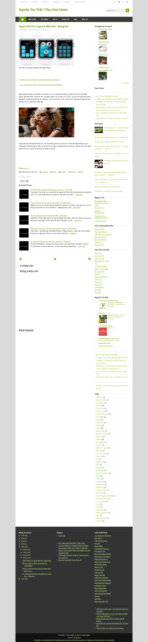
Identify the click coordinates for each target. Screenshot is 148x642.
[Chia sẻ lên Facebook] (27, 181)
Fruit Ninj (99, 425)
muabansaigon (104, 67)
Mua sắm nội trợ (100, 216)
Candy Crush (100, 411)
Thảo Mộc (37, 640)
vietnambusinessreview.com (109, 338)
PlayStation (100, 470)
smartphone (100, 482)
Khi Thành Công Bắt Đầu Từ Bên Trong (72, 543)
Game (23, 177)
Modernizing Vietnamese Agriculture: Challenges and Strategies (116, 304)
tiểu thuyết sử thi (102, 498)
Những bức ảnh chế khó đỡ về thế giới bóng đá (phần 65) (40, 80)
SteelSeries (100, 487)
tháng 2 (25, 555)
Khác (75, 19)
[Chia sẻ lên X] (25, 181)
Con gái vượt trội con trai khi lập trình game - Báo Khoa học (50, 203)
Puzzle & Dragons (102, 473)
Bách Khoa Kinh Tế (101, 559)
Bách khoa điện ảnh (101, 601)
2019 (22, 538)
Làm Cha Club (99, 258)
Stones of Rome (101, 490)
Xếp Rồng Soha (101, 518)
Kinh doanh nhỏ (100, 551)
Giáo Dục (56, 2)
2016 (22, 544)
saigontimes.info (105, 343)
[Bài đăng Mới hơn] (20, 258)
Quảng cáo (65, 19)
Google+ (63, 172)
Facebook (44, 172)
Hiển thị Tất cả (125, 83)
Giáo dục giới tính (101, 221)
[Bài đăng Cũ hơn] (89, 258)
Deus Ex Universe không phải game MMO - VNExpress (49, 216)
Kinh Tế (55, 19)
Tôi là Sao (98, 279)
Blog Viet (110, 328)
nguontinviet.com (80, 2)
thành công (100, 493)
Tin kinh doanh (99, 213)
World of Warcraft (102, 512)
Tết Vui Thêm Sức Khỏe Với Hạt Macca (109, 628)
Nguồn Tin (24, 2)
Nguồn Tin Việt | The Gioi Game (43, 10)
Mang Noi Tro (103, 55)
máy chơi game (101, 453)
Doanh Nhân (99, 546)
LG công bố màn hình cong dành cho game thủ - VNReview (50, 241)
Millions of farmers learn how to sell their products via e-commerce (117, 317)
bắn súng (99, 405)
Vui (96, 264)
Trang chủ (62, 536)
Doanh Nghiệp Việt (48, 640)
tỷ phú (98, 507)
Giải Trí (97, 205)
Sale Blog (98, 599)
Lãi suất (97, 543)
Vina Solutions (109, 640)
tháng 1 (25, 558)
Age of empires (101, 400)
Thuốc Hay (98, 282)
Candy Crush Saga (102, 414)
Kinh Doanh (67, 2)
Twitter (54, 172)
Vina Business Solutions (103, 536)
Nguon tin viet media (101, 269)
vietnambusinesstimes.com (108, 300)
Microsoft (99, 456)
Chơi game (100, 417)
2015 (22, 547)
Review (98, 479)
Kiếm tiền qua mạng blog (103, 234)
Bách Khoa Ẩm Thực (102, 261)
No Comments (43, 30)
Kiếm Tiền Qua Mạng (78, 640)
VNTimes (102, 313)
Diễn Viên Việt (99, 570)
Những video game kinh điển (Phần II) (107, 187)
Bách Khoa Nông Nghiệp (103, 554)
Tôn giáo (97, 274)
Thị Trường (44, 19)
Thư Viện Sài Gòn (101, 591)
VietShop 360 (99, 245)
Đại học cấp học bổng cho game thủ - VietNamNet (111, 137)
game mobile (100, 431)
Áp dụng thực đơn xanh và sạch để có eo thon (112, 118)
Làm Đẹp (98, 290)
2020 (22, 536)
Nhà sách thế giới (100, 240)
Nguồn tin (98, 211)
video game (100, 510)
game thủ (99, 437)
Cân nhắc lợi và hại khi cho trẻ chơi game (109, 191)
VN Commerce (99, 640)
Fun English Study (105, 326)
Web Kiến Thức (104, 42)
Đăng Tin (84, 19)
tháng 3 (25, 552)
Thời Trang (98, 285)
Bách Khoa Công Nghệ (102, 557)
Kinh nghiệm (100, 442)
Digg (81, 172)
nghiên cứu (100, 462)
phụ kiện (99, 467)
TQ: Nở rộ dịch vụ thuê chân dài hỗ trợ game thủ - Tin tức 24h (51, 190)
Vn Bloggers (90, 640)
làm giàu (99, 445)
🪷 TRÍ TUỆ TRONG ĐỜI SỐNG (107, 96)
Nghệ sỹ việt (99, 567)
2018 (22, 541)
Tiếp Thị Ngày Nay (101, 541)
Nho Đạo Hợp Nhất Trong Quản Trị (70, 560)
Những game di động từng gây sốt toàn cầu (109, 142)
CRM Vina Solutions (101, 578)
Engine (98, 420)
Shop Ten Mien (100, 229)
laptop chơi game (102, 448)
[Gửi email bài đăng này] (21, 181)
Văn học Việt (99, 572)
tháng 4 (25, 549)
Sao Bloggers (99, 287)
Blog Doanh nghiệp (101, 201)
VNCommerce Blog (105, 29)
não (97, 459)
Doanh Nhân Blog (100, 588)
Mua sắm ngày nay (101, 232)
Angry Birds (100, 403)
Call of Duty (100, 408)
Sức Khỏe (34, 2)
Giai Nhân (98, 293)
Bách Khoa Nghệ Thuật (102, 562)
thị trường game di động (104, 496)
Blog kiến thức (99, 208)
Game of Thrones (102, 434)
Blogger (78, 637)
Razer (98, 476)
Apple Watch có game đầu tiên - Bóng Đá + (44, 26)
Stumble (73, 172)
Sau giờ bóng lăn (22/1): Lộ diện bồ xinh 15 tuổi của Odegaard (41, 85)
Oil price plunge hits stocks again (109, 340)
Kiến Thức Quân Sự (101, 218)
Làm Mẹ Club (99, 256)
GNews (28, 177)
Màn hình (99, 450)
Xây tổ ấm (98, 253)
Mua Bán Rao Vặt (100, 237)
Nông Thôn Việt (100, 575)
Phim (98, 465)
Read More (79, 194)
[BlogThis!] (23, 181)
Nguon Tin (26, 168)
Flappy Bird (100, 422)
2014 (22, 579)
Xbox (98, 515)
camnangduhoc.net (105, 70)
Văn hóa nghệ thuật (101, 277)
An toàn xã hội (99, 272)
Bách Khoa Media (100, 564)
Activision (99, 397)
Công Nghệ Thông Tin (102, 549)
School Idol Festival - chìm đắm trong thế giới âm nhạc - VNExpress (53, 228)
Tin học (97, 596)
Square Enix (100, 484)
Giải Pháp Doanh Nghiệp (103, 580)
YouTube (99, 521)
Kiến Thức (45, 2)
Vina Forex (98, 538)
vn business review (105, 346)
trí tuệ (98, 504)
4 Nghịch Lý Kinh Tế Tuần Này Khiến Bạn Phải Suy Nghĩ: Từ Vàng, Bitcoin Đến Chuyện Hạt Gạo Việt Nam (112, 101)
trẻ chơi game (101, 501)
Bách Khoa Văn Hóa (101, 203)
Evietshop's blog (100, 586)
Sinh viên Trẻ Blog (101, 266)
